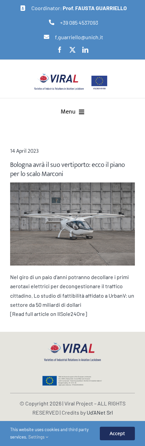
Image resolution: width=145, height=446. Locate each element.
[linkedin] (85, 50)
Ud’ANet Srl (100, 412)
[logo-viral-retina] (59, 75)
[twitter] (72, 50)
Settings (37, 437)
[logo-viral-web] (73, 344)
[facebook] (60, 50)
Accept (117, 433)
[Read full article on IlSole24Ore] (48, 314)
